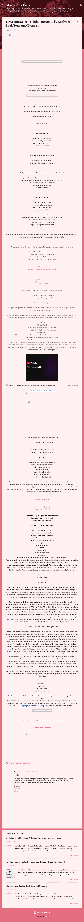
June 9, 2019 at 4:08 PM (30, 772)
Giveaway (26, 763)
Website (37, 499)
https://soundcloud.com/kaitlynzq (42, 391)
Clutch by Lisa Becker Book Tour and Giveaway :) (27, 886)
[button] (77, 21)
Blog (12, 763)
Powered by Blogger (43, 912)
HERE (35, 721)
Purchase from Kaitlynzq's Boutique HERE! (42, 269)
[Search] (81, 5)
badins (46, 916)
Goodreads (45, 499)
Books (18, 763)
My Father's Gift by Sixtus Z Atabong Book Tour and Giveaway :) (33, 838)
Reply (16, 791)
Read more (74, 855)
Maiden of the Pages (18, 5)
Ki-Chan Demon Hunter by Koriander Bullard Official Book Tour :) (35, 862)
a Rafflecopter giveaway (42, 727)
